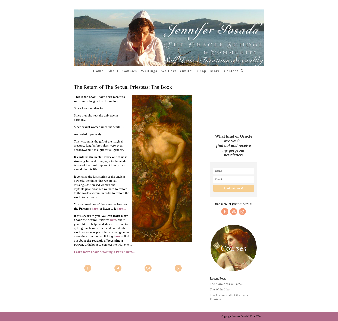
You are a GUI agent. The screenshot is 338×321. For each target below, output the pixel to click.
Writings (149, 71)
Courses (129, 71)
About (112, 71)
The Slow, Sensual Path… (226, 284)
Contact (231, 71)
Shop (201, 71)
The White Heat (220, 289)
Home (98, 71)
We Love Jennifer (177, 71)
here (95, 208)
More (215, 71)
